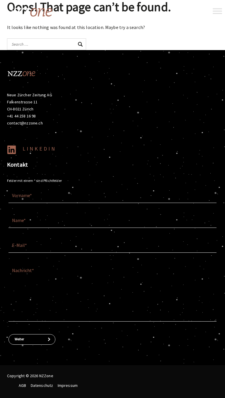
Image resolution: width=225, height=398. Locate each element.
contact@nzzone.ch (25, 123)
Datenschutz (42, 385)
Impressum (68, 385)
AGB (22, 385)
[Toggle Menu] (217, 11)
